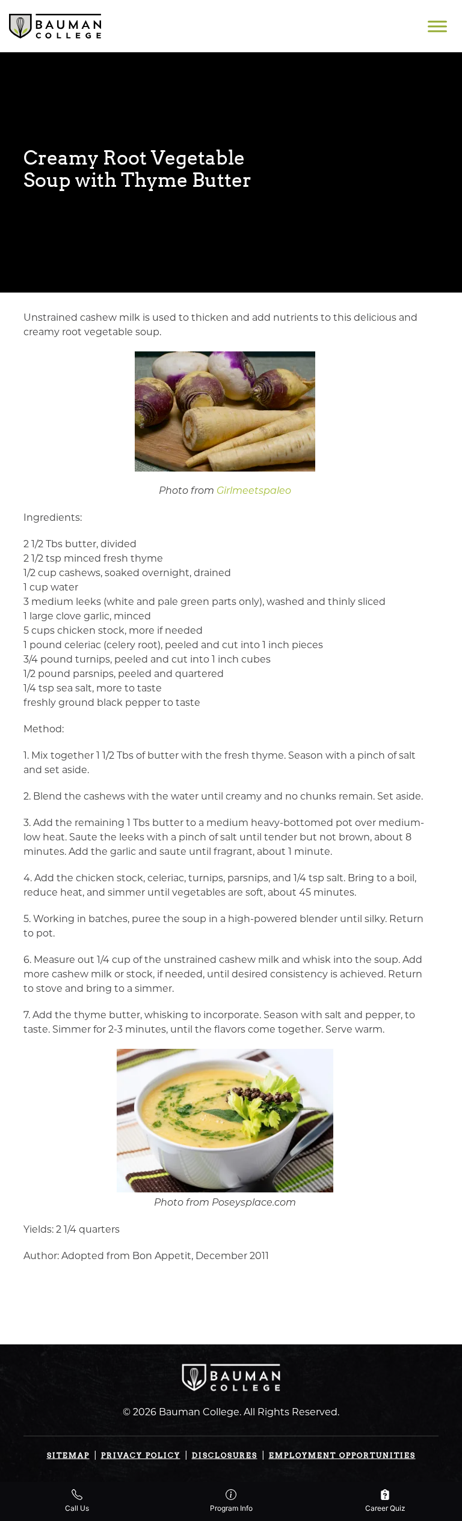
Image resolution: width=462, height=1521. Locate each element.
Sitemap (68, 1455)
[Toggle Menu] (437, 26)
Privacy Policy (140, 1455)
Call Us (77, 1508)
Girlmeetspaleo (254, 491)
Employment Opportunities (342, 1455)
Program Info (231, 1508)
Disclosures (224, 1455)
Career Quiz (385, 1508)
